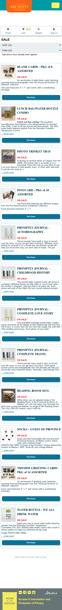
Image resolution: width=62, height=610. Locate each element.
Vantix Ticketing (41, 557)
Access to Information (31, 599)
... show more (7, 134)
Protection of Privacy (31, 603)
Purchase (31, 97)
